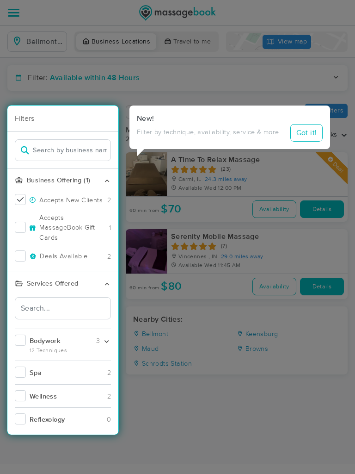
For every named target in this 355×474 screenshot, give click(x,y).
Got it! (306, 133)
